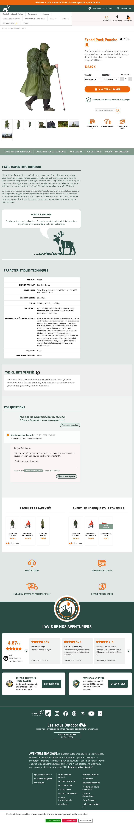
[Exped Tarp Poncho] (43, 531)
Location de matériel (67, 793)
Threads (74, 713)
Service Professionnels (65, 798)
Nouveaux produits (91, 782)
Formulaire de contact (64, 775)
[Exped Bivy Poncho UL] (13, 531)
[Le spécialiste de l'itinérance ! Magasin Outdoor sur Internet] (6, 9)
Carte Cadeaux (89, 800)
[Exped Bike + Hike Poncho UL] (28, 531)
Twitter (83, 713)
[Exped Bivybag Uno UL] (106, 531)
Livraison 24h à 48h (107, 126)
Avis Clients (76, 151)
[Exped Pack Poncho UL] (7, 124)
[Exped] (123, 39)
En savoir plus (51, 683)
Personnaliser (85, 820)
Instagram (57, 713)
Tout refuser (70, 820)
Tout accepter (54, 820)
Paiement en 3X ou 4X (92, 127)
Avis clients (63, 804)
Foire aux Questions (67, 781)
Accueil (4, 28)
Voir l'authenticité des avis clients (16, 658)
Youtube (91, 713)
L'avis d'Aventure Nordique (18, 151)
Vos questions (93, 151)
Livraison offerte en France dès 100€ (32, 594)
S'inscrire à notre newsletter (67, 735)
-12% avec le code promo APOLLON (51, 2)
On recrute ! (39, 782)
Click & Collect (64, 789)
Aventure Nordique (43, 753)
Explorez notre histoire (80, 767)
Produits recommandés (117, 151)
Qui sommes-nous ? (43, 774)
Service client (32, 570)
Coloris (105, 75)
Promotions (87, 778)
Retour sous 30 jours (122, 127)
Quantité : (125, 75)
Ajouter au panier (109, 89)
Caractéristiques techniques (51, 151)
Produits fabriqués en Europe (90, 788)
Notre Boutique (65, 785)
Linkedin (100, 713)
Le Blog (41, 713)
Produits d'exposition (88, 794)
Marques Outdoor (90, 774)
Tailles (88, 75)
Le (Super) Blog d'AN (43, 778)
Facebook (65, 713)
